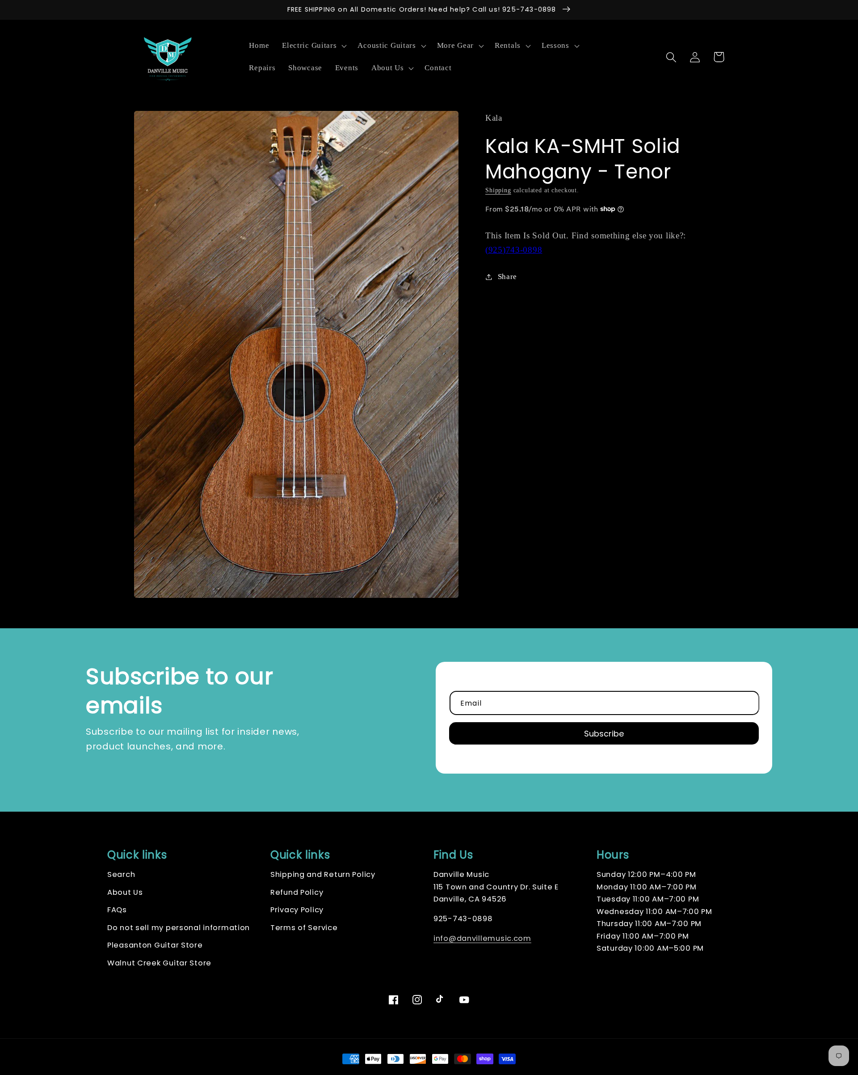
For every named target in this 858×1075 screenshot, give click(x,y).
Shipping (498, 189)
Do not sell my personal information (178, 928)
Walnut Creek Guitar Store (159, 963)
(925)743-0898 (513, 249)
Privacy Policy (297, 910)
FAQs (117, 910)
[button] (313, 46)
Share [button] (507, 276)
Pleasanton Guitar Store (155, 945)
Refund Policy (296, 892)
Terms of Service (304, 928)
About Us (125, 892)
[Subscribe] (604, 733)
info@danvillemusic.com (482, 938)
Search (121, 874)
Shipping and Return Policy (322, 874)
